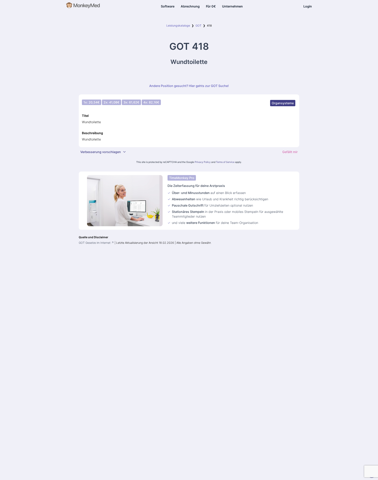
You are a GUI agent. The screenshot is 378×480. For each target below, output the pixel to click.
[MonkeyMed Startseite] (83, 6)
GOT (198, 25)
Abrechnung (190, 6)
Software (167, 6)
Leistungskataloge (178, 25)
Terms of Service (225, 162)
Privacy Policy (203, 162)
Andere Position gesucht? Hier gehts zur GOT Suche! (189, 86)
